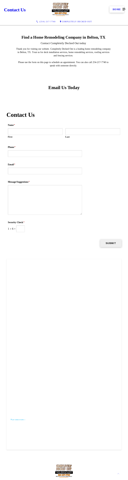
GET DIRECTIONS (18, 420)
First (10, 137)
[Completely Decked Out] (60, 9)
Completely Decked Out (77, 22)
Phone (12, 147)
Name (11, 125)
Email (11, 164)
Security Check (16, 222)
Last (67, 137)
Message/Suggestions (19, 182)
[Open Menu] (124, 9)
